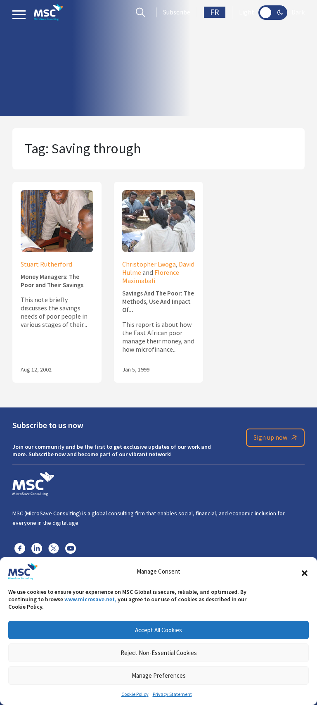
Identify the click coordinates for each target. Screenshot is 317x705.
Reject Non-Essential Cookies (159, 653)
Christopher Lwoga (149, 264)
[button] (304, 571)
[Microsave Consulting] (48, 12)
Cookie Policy (135, 694)
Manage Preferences (159, 675)
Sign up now (270, 437)
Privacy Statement (172, 694)
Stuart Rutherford (46, 264)
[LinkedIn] (36, 548)
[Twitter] (53, 548)
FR (214, 12)
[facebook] (19, 548)
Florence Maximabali (150, 277)
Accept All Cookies (158, 630)
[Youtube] (70, 548)
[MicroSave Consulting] (33, 483)
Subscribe (176, 12)
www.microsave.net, (90, 599)
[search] (142, 12)
